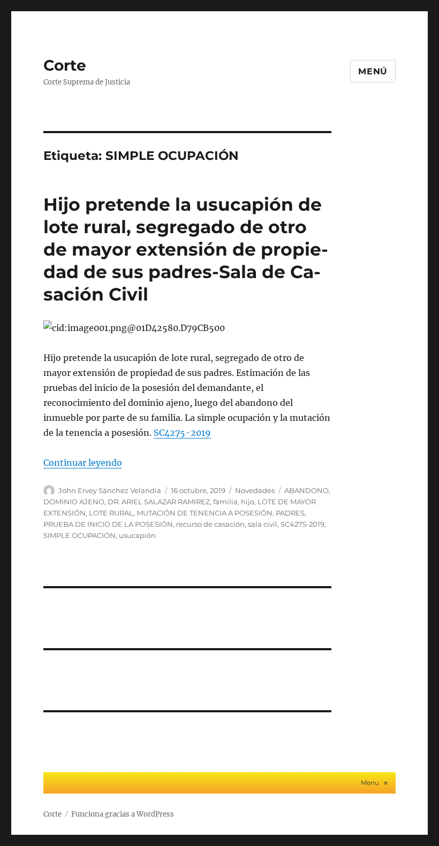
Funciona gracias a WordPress (122, 814)
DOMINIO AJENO (73, 501)
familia (225, 501)
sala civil (262, 524)
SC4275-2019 (182, 432)
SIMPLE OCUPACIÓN (79, 535)
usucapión (137, 535)
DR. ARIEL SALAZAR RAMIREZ (159, 501)
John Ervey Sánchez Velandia (109, 490)
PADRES (290, 513)
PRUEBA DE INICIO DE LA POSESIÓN (108, 524)
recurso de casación (210, 524)
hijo (247, 501)
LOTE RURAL (111, 513)
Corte (64, 65)
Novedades (255, 490)
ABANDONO (306, 490)
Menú (373, 71)
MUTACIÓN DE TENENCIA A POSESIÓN (205, 513)
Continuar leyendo (82, 462)
